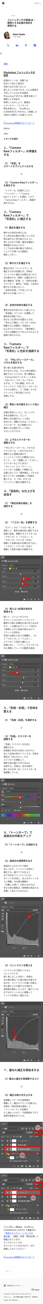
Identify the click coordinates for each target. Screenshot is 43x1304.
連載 (6, 63)
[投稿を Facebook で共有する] (26, 45)
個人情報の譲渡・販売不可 (22, 1297)
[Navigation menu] (3, 3)
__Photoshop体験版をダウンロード (19, 121)
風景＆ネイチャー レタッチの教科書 (18, 1234)
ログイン (38, 3)
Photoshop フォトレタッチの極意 (19, 74)
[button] (21, 1285)
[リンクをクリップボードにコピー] (35, 45)
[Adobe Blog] (9, 3)
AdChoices (14, 1300)
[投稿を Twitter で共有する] (8, 45)
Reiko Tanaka (19, 34)
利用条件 (34, 1297)
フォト (13, 16)
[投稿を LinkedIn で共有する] (17, 45)
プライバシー (8, 1297)
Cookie (6, 1300)
